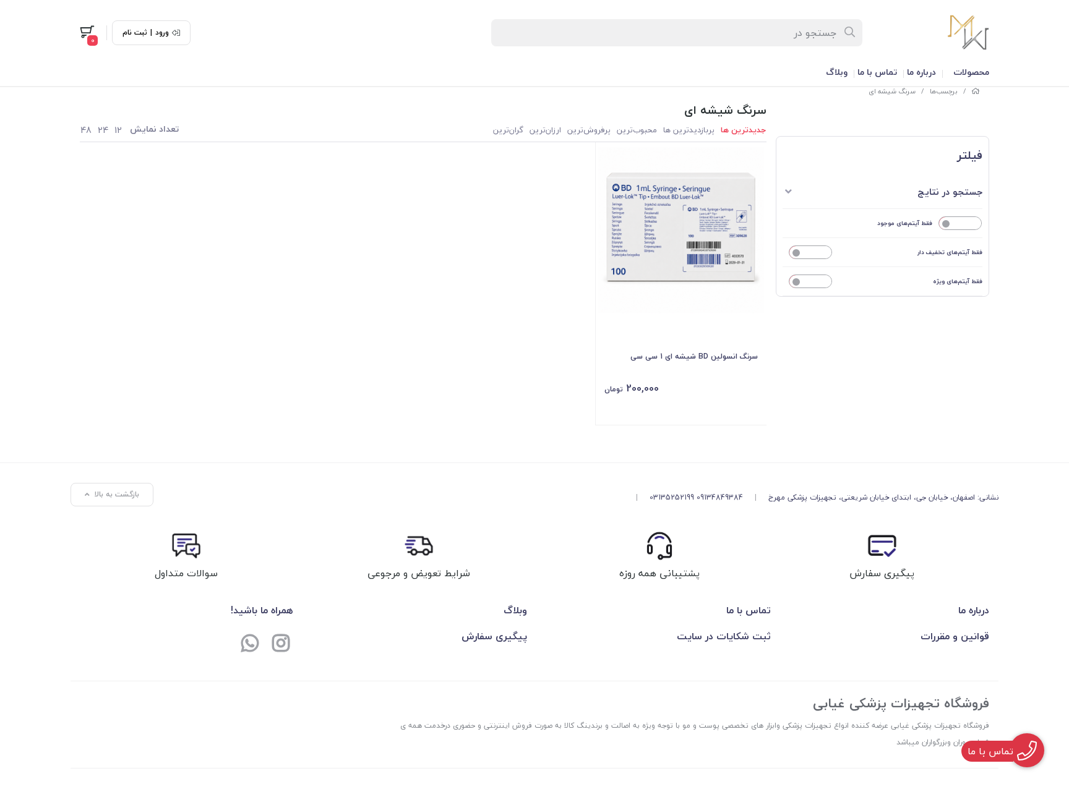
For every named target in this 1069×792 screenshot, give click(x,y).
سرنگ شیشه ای (892, 91)
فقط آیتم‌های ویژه (957, 281)
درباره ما (921, 72)
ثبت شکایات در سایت (724, 636)
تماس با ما (877, 72)
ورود (162, 32)
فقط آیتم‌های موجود (904, 223)
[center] (850, 33)
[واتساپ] (250, 645)
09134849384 (720, 497)
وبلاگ (837, 72)
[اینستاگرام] (280, 645)
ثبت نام (134, 32)
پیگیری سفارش (494, 636)
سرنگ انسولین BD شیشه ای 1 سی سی (694, 356)
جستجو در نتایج (949, 192)
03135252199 (672, 497)
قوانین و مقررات (955, 636)
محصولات (971, 72)
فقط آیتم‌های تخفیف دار (949, 252)
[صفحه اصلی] (975, 91)
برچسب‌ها (944, 91)
